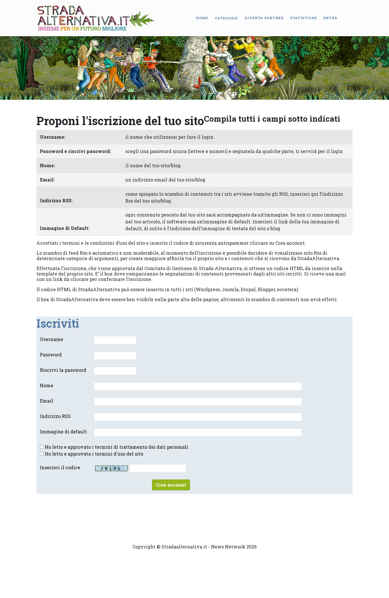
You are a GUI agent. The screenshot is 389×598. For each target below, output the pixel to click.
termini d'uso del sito (119, 454)
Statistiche (303, 18)
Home (202, 18)
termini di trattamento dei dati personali (141, 447)
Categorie (226, 18)
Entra (330, 18)
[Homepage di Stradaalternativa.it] (96, 18)
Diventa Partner (264, 18)
